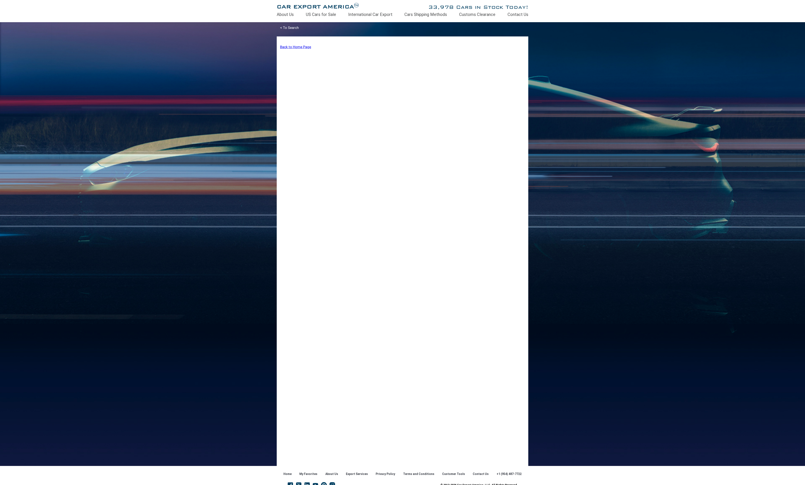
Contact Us (518, 14)
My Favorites (308, 474)
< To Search (289, 28)
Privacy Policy (385, 474)
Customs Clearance (477, 14)
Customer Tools (453, 474)
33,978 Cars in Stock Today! (478, 7)
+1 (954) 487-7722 (509, 474)
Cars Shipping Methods (425, 14)
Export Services (357, 474)
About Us (285, 14)
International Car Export (370, 14)
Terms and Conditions (418, 474)
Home (287, 474)
